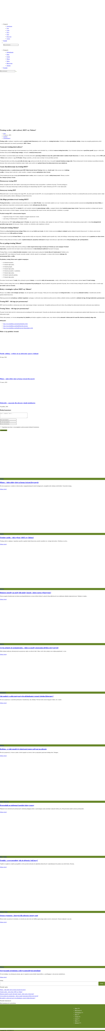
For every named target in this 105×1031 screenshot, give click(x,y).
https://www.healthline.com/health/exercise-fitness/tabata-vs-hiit (18, 328)
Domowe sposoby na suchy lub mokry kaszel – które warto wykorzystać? (25, 592)
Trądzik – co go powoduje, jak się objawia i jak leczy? (19, 860)
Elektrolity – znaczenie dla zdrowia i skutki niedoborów (17, 403)
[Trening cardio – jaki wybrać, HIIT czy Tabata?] (31, 531)
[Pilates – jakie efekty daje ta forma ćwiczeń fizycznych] (31, 476)
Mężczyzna (9, 63)
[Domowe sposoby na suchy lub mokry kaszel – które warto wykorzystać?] (31, 587)
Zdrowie (2, 589)
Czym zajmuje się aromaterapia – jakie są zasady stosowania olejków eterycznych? (29, 648)
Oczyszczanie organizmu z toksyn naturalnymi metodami (20, 970)
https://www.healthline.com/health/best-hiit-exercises (15, 326)
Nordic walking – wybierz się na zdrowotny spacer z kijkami (19, 353)
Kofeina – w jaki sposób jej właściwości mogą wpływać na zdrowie (23, 749)
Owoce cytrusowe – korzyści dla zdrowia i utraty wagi (19, 915)
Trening (8, 65)
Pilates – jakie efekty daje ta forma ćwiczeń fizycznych (17, 379)
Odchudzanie (10, 52)
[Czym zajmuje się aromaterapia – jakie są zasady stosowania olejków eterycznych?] (31, 642)
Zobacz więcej (3, 489)
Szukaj (1, 980)
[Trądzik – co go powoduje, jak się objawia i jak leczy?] (31, 854)
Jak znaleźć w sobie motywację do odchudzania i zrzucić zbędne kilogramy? (26, 696)
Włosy (8, 59)
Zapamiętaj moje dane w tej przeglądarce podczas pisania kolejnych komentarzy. (20, 427)
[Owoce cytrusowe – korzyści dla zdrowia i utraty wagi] (31, 909)
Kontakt (5, 67)
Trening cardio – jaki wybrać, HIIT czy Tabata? (17, 537)
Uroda (8, 56)
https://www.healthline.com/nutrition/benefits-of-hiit (15, 323)
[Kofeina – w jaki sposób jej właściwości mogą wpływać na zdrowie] (31, 743)
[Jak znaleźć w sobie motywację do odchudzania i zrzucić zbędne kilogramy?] (31, 690)
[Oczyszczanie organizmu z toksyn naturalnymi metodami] (31, 965)
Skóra (8, 61)
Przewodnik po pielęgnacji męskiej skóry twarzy (17, 805)
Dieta (8, 54)
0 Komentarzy (6, 138)
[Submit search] (16, 71)
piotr (4, 133)
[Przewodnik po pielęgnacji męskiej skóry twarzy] (31, 799)
